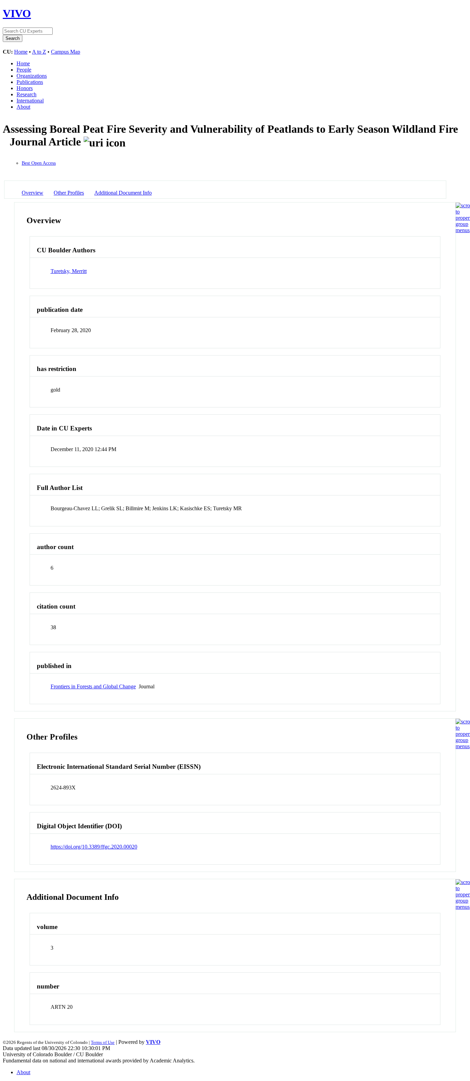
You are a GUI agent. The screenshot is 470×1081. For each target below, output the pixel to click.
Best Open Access (39, 163)
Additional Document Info (123, 193)
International (30, 100)
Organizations (32, 76)
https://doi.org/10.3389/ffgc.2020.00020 (94, 847)
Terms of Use (103, 1042)
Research (26, 94)
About (23, 107)
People (24, 70)
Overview (32, 193)
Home (21, 52)
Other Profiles (69, 193)
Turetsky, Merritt (69, 271)
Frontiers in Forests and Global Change (93, 686)
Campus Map (65, 52)
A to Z (39, 52)
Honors (25, 88)
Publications (30, 82)
